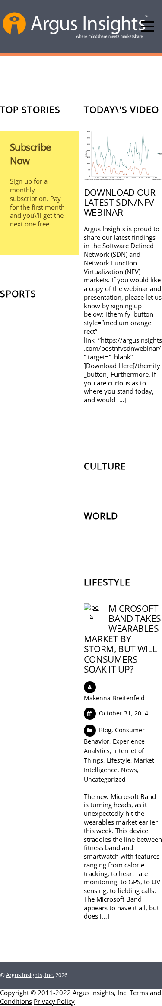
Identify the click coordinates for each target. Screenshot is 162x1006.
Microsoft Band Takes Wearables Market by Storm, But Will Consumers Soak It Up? (122, 638)
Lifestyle (118, 760)
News (129, 770)
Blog (105, 730)
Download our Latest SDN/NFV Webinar (120, 202)
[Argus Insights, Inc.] (75, 37)
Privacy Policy (54, 1001)
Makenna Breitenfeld (114, 698)
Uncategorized (105, 779)
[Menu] (147, 26)
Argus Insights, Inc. (30, 975)
